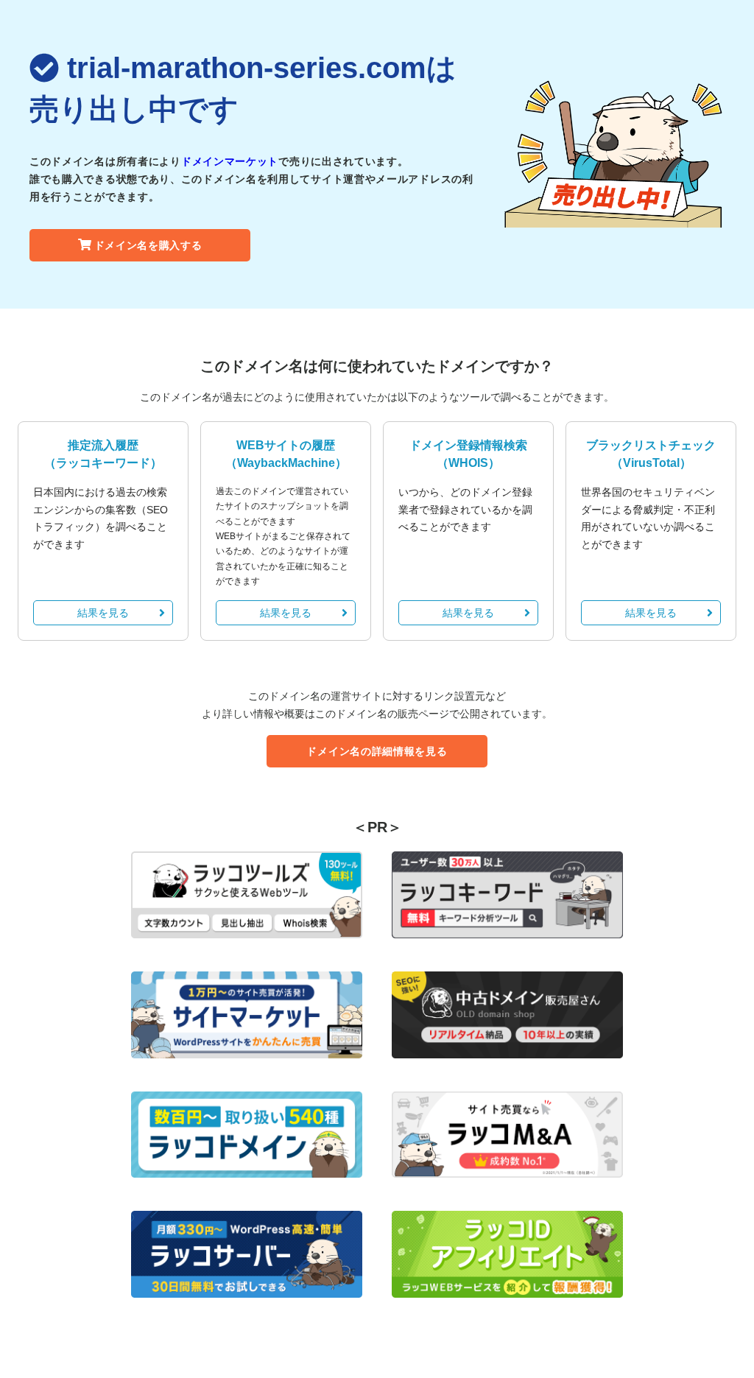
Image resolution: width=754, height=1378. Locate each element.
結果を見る (103, 613)
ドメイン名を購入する (148, 245)
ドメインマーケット (229, 161)
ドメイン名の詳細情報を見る (376, 751)
